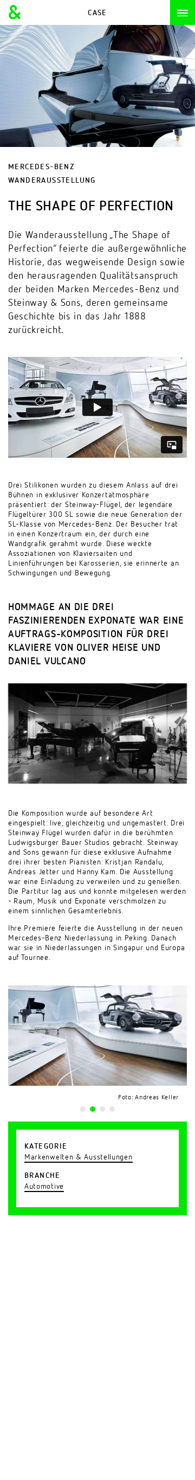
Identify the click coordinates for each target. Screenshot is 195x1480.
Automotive (44, 1186)
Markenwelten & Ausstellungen (78, 1157)
